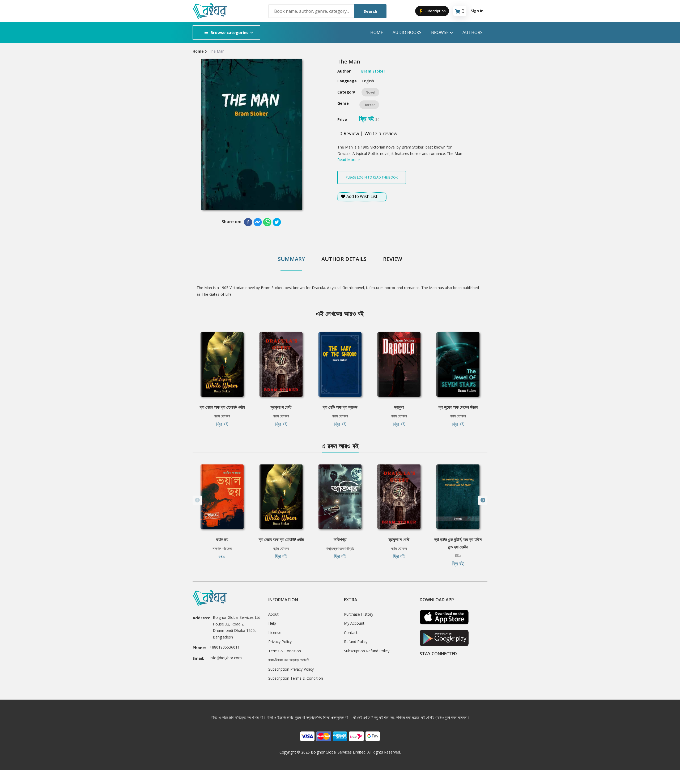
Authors (472, 32)
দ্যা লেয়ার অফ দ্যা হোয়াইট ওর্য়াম (222, 407)
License (274, 632)
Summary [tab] (291, 259)
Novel (370, 92)
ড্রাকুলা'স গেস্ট (281, 407)
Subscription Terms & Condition (295, 678)
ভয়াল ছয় (222, 539)
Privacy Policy (280, 641)
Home (376, 32)
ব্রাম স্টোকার (222, 415)
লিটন (458, 555)
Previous (197, 500)
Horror (369, 104)
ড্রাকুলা (399, 407)
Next (482, 500)
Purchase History (358, 614)
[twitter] (277, 222)
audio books (407, 32)
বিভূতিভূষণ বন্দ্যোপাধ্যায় (340, 548)
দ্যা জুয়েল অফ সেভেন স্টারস (458, 407)
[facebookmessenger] (257, 222)
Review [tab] (392, 259)
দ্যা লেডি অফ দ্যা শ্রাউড (340, 407)
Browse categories (229, 32)
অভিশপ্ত (340, 539)
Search (370, 11)
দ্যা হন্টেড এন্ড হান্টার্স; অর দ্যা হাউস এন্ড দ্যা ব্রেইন (458, 543)
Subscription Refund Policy (366, 650)
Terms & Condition (284, 650)
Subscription (435, 11)
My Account (354, 623)
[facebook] (248, 222)
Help (272, 623)
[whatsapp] (267, 222)
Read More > (348, 159)
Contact (351, 632)
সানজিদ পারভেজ (222, 548)
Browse (440, 32)
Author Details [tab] (344, 259)
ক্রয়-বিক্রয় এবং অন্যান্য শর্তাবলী (288, 659)
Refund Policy (355, 641)
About (273, 614)
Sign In (477, 10)
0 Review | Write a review (368, 133)
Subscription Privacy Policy (291, 669)
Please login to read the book (372, 177)
